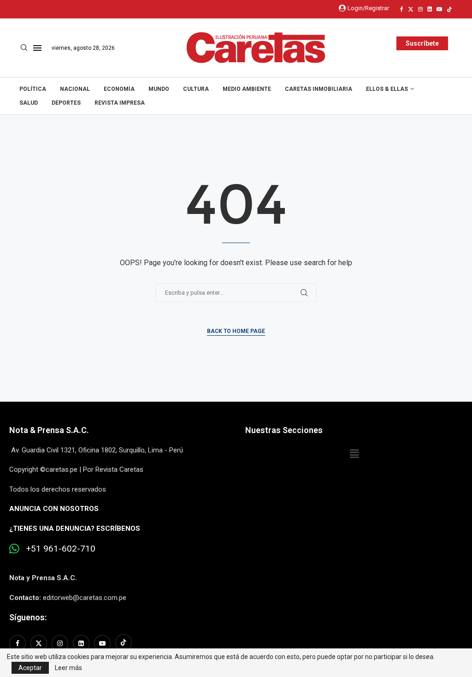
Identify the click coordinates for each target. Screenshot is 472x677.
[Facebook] (402, 9)
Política (32, 89)
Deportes (66, 103)
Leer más (68, 668)
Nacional (75, 89)
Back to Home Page (236, 331)
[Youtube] (439, 9)
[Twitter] (410, 9)
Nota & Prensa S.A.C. (49, 430)
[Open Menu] (37, 48)
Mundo (158, 89)
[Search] (24, 48)
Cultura (196, 89)
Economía (119, 89)
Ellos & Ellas (387, 89)
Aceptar (30, 667)
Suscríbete (422, 43)
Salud (28, 103)
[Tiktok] (449, 9)
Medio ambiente (247, 89)
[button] (354, 454)
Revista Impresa (119, 103)
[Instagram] (420, 9)
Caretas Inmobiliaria (318, 89)
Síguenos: (28, 617)
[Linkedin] (429, 9)
